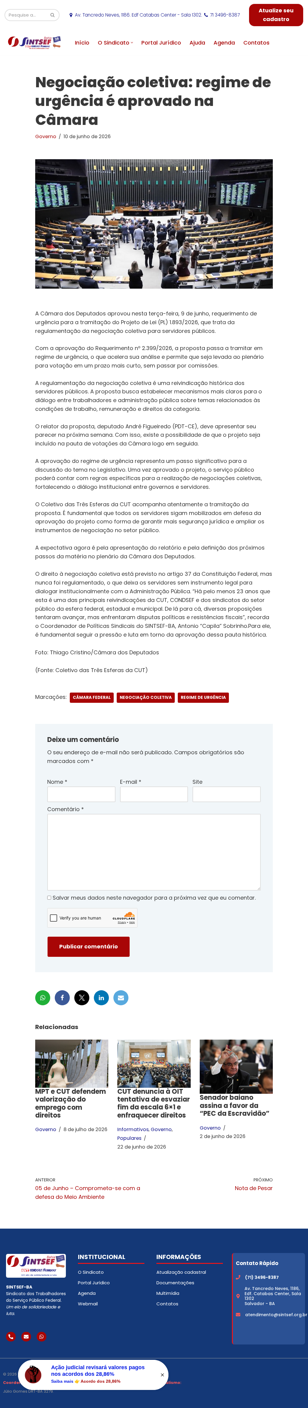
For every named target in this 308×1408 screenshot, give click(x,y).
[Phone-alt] (11, 1336)
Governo (45, 136)
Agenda (224, 42)
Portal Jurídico (161, 42)
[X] (81, 997)
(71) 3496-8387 (262, 1277)
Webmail (88, 1304)
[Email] (120, 997)
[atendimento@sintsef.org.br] (238, 1314)
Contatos (256, 42)
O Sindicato (91, 1272)
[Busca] (53, 15)
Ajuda (197, 42)
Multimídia (167, 1293)
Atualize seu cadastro (276, 15)
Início (82, 42)
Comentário (65, 809)
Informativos (133, 1129)
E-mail (130, 782)
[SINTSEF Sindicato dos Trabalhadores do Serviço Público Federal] (35, 43)
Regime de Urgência (203, 697)
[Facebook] (62, 997)
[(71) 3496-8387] (238, 1277)
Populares (129, 1138)
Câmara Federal (92, 697)
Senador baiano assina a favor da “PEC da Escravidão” (235, 1105)
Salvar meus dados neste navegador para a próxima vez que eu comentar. (154, 897)
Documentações (175, 1282)
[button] (132, 43)
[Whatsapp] (41, 1336)
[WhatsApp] (42, 997)
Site (197, 782)
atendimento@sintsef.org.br (276, 1315)
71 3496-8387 (225, 15)
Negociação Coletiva (146, 697)
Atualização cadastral (181, 1272)
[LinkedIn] (101, 997)
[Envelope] (26, 1336)
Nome (57, 782)
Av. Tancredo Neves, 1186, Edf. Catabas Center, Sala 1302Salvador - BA (273, 1296)
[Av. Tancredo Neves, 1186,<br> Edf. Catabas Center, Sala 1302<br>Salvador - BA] (238, 1296)
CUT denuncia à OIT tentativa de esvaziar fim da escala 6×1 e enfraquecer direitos (153, 1103)
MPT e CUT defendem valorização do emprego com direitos (70, 1103)
